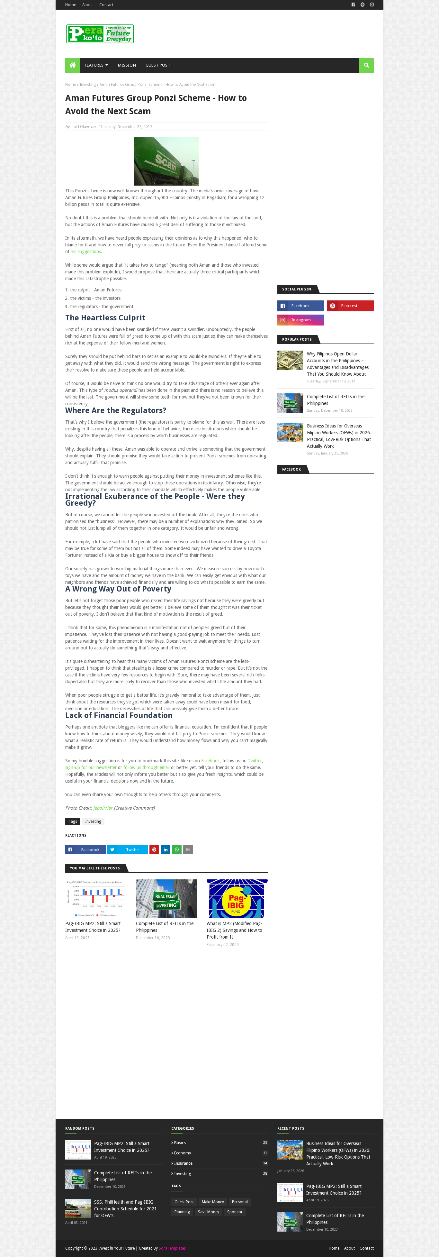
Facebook (210, 760)
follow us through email (146, 767)
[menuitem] (72, 65)
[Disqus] (166, 1037)
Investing (88, 84)
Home (70, 5)
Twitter (255, 760)
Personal (240, 1202)
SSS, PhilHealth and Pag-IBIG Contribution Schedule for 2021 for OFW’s (125, 1208)
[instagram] (371, 5)
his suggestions (86, 251)
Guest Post (184, 1202)
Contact (106, 5)
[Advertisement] (257, 33)
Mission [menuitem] (127, 65)
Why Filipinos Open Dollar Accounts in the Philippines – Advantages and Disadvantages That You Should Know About (338, 364)
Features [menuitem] (94, 65)
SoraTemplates (172, 1248)
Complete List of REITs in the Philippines (164, 927)
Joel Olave (81, 126)
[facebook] (353, 5)
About (87, 5)
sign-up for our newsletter (91, 767)
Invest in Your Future (116, 1248)
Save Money (208, 1212)
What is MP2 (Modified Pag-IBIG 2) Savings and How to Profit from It (234, 930)
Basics (220, 1142)
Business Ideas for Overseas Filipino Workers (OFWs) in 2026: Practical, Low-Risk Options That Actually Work (339, 436)
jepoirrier (102, 808)
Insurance (220, 1163)
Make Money (213, 1202)
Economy (220, 1153)
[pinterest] (362, 5)
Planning (182, 1212)
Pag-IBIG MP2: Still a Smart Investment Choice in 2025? (93, 927)
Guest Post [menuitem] (158, 65)
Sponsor (235, 1212)
